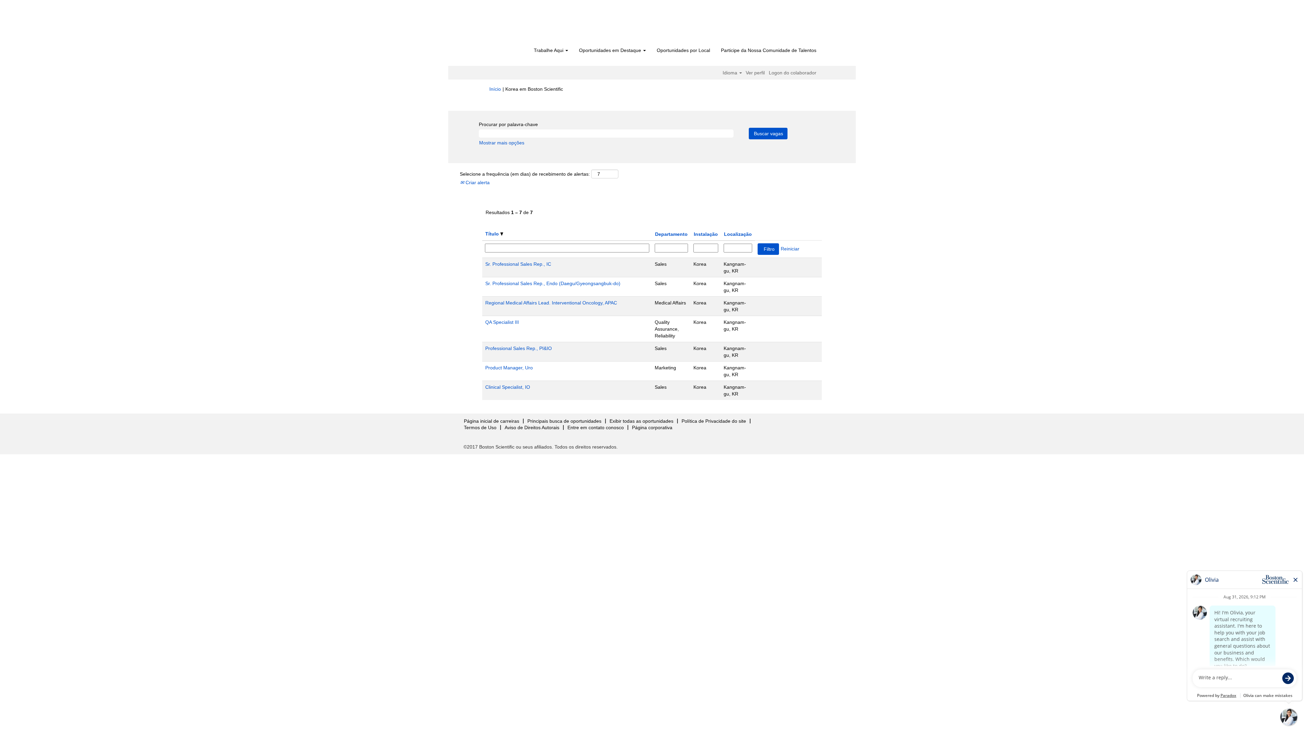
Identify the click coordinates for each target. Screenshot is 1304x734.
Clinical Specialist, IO (507, 387)
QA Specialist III (502, 322)
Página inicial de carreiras (491, 421)
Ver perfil (755, 72)
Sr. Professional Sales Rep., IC (518, 264)
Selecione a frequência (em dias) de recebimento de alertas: (525, 174)
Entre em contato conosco (595, 427)
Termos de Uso (480, 427)
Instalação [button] (706, 234)
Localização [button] (738, 234)
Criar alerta (477, 182)
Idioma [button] (731, 72)
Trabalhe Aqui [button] (549, 50)
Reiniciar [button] (790, 248)
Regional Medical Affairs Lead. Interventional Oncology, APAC (551, 302)
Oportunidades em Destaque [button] (610, 50)
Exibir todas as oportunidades (641, 421)
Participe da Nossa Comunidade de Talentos (768, 50)
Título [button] (492, 234)
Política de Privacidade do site (714, 421)
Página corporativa (652, 427)
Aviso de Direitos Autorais (532, 427)
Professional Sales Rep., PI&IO (518, 348)
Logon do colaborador (792, 72)
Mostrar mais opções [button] (501, 142)
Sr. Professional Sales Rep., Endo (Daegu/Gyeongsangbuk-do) (552, 283)
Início (495, 89)
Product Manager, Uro (509, 367)
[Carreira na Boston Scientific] (528, 24)
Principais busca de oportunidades (564, 421)
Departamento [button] (671, 234)
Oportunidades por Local (683, 50)
